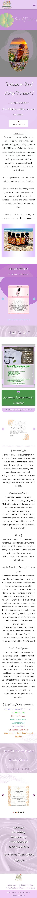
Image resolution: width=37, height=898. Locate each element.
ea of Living (31, 888)
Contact (30, 885)
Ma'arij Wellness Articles (15, 888)
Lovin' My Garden (19, 885)
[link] (18, 225)
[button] (3, 298)
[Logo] (7, 4)
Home (9, 885)
